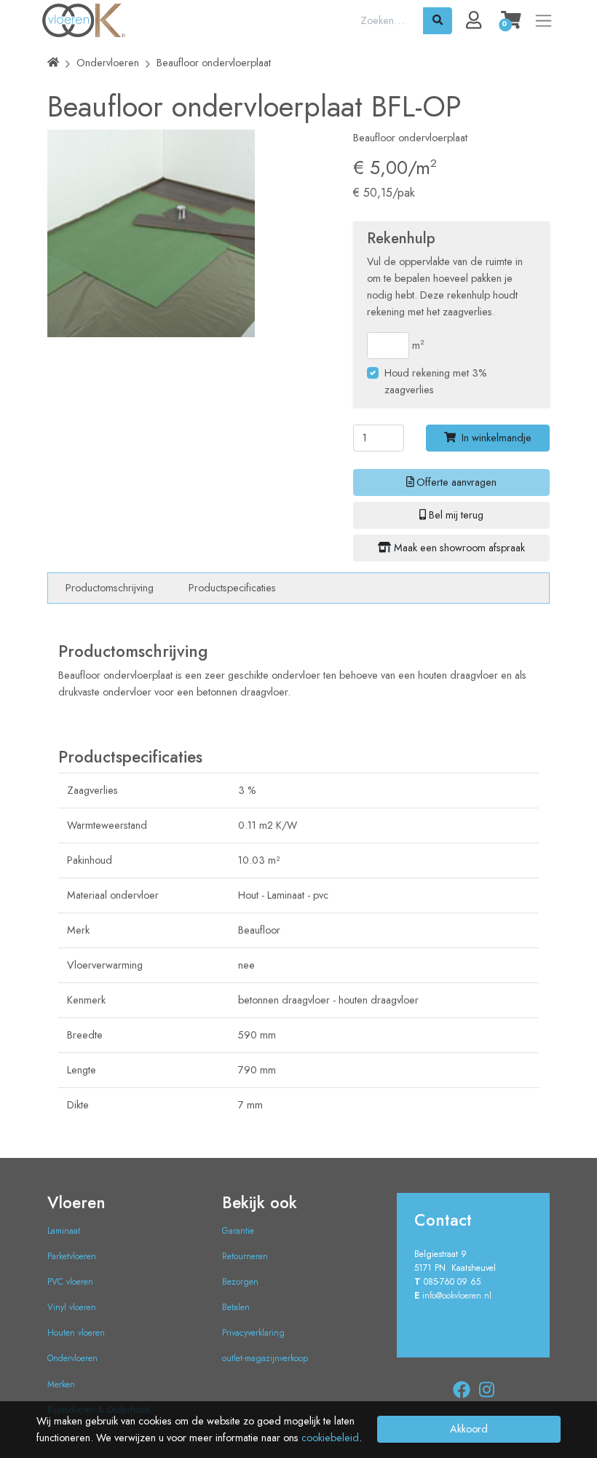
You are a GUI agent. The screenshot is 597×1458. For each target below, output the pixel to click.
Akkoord (469, 1429)
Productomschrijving (110, 587)
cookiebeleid (330, 1437)
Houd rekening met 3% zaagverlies (435, 381)
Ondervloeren (107, 62)
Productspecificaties (232, 587)
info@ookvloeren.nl (456, 1295)
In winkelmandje (495, 437)
